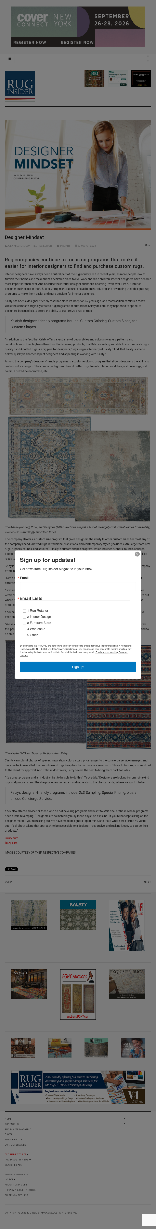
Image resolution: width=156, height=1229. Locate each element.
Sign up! (78, 666)
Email (24, 577)
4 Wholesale (36, 628)
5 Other (32, 634)
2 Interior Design (39, 616)
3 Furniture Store (39, 622)
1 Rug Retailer (37, 610)
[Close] (137, 554)
